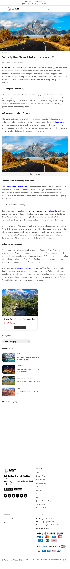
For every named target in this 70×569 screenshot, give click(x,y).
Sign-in (31, 4)
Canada (19, 354)
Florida (19, 366)
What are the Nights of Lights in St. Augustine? (28, 370)
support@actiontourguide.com (36, 1)
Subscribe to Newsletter (44, 508)
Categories (6, 335)
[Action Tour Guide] (13, 8)
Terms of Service (65, 560)
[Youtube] (21, 495)
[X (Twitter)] (42, 4)
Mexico (29, 378)
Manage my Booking (30, 559)
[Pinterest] (47, 4)
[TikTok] (35, 4)
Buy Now (20, 328)
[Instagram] (37, 4)
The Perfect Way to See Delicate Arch (28, 393)
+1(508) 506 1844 (48, 522)
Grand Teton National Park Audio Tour (20, 319)
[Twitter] (17, 495)
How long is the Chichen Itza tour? (28, 382)
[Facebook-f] (13, 495)
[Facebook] (39, 4)
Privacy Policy (39, 559)
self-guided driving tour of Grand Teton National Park (37, 211)
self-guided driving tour (24, 268)
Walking (36, 378)
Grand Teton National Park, (13, 67)
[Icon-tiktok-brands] (5, 495)
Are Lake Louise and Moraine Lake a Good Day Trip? (28, 358)
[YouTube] (45, 4)
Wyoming (5, 52)
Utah (18, 388)
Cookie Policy (46, 559)
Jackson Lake (58, 122)
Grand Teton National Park (17, 186)
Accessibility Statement (56, 559)
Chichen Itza (21, 378)
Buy (25, 4)
